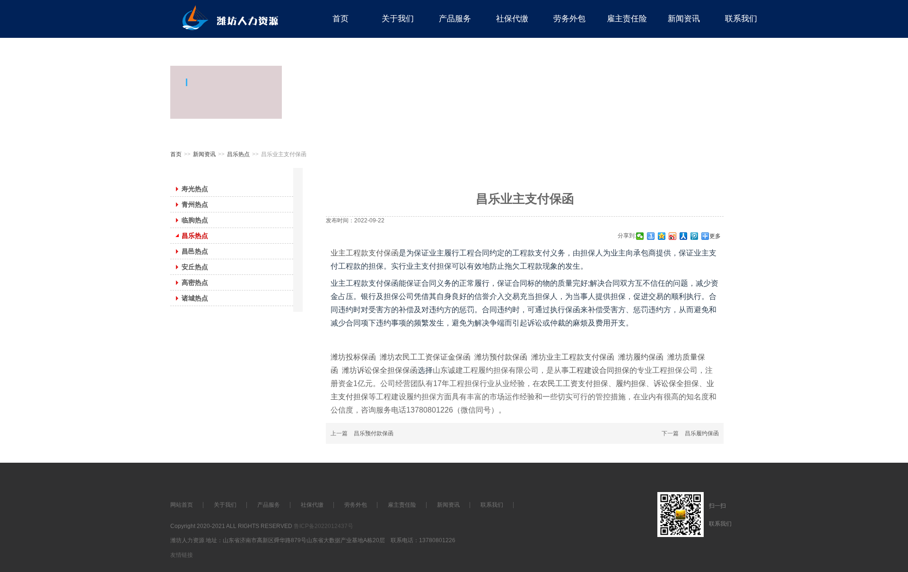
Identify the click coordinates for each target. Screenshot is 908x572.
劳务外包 (355, 505)
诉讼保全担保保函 (387, 370)
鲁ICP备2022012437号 (323, 526)
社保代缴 (312, 505)
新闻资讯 (204, 154)
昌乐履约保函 (702, 433)
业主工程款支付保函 (365, 253)
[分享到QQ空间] (662, 236)
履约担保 (631, 383)
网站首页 (181, 505)
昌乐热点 (238, 154)
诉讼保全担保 (676, 383)
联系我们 (491, 505)
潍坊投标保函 (353, 357)
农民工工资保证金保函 (433, 357)
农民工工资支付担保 (574, 383)
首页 (176, 154)
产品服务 (268, 505)
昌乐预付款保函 (373, 433)
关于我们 (225, 505)
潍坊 (387, 357)
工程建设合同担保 (599, 370)
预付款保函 (508, 357)
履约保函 (648, 357)
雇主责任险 (402, 505)
